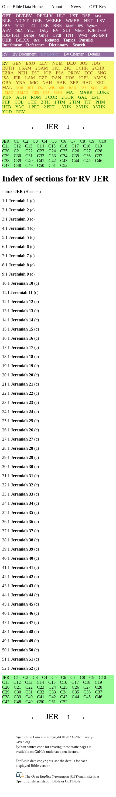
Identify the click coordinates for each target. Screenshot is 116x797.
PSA (60, 73)
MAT (70, 92)
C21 (17, 151)
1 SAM (25, 68)
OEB (37, 20)
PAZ (83, 88)
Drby (44, 30)
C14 (40, 146)
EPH (95, 97)
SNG (101, 73)
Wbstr (79, 31)
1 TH (32, 102)
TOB (19, 88)
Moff (69, 26)
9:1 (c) (18, 274)
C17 (75, 146)
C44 (75, 160)
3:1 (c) (18, 219)
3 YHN (99, 107)
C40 (29, 160)
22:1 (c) (20, 393)
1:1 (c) (18, 200)
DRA (19, 31)
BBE (57, 25)
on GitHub (37, 752)
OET (6, 15)
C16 (63, 146)
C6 (63, 141)
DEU (71, 63)
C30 (17, 155)
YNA (21, 82)
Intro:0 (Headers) (21, 191)
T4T (32, 25)
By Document (24, 54)
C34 (63, 155)
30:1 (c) (20, 466)
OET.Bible (72, 781)
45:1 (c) (20, 604)
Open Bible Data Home (22, 6)
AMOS (99, 77)
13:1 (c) (20, 310)
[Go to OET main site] (20, 776)
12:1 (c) (20, 301)
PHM (100, 102)
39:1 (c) (20, 549)
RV (56, 30)
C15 (52, 146)
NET (88, 20)
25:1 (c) (20, 420)
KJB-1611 (11, 35)
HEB (6, 107)
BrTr (37, 40)
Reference (35, 45)
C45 (87, 160)
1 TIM (59, 102)
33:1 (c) (20, 494)
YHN (7, 97)
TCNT (19, 26)
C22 (29, 151)
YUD (7, 111)
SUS (94, 88)
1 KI (56, 68)
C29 (5, 155)
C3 (35, 141)
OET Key (97, 6)
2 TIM (74, 102)
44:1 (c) (20, 595)
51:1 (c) (20, 659)
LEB (44, 25)
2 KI (67, 68)
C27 (87, 151)
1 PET (34, 107)
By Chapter (74, 54)
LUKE (103, 92)
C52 (63, 165)
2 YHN (82, 107)
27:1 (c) (20, 439)
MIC (34, 82)
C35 (75, 155)
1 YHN (65, 107)
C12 (17, 146)
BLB (6, 20)
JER (17, 77)
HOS (70, 77)
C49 (29, 165)
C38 (5, 160)
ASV (6, 30)
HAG (87, 82)
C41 (40, 160)
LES (46, 93)
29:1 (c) (20, 457)
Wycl (82, 35)
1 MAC (7, 93)
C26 (75, 151)
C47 (5, 165)
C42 (52, 160)
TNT (69, 35)
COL (19, 102)
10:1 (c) (20, 283)
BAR (72, 88)
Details (94, 54)
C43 (63, 160)
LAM (30, 77)
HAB (61, 82)
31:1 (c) (20, 475)
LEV (43, 63)
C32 (40, 155)
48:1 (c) (20, 631)
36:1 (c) (20, 521)
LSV (101, 20)
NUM (57, 63)
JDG (96, 63)
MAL (7, 87)
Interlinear (12, 45)
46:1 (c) (20, 613)
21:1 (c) (20, 384)
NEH (22, 73)
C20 (5, 151)
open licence (69, 752)
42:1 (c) (20, 576)
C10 (102, 141)
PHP (6, 102)
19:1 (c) (20, 365)
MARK (86, 92)
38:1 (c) (20, 540)
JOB (48, 73)
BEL (104, 88)
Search (79, 45)
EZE (43, 77)
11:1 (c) (20, 292)
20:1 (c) (20, 375)
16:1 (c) (20, 338)
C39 (17, 160)
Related (52, 40)
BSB (86, 15)
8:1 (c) (18, 265)
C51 (52, 165)
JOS (84, 63)
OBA (7, 82)
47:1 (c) (20, 622)
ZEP (74, 82)
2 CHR (98, 68)
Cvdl (57, 35)
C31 (29, 155)
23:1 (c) (20, 402)
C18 (86, 146)
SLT (67, 30)
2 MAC (22, 93)
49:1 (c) (20, 640)
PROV (74, 73)
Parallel (86, 40)
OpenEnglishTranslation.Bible (38, 781)
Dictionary (58, 45)
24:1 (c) (20, 411)
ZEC (100, 82)
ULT (61, 15)
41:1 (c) (20, 567)
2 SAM (41, 68)
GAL (82, 97)
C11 (5, 146)
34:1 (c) (20, 503)
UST (74, 15)
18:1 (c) (20, 356)
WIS (52, 88)
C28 (98, 151)
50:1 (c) (20, 650)
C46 (98, 160)
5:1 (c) (18, 237)
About (56, 6)
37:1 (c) (20, 530)
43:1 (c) (20, 585)
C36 (87, 155)
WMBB (73, 20)
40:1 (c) (20, 558)
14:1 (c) (20, 320)
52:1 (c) (20, 668)
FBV (6, 25)
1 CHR (82, 68)
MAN (58, 93)
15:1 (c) (20, 329)
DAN (56, 77)
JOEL (84, 77)
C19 (98, 146)
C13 (28, 146)
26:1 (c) (20, 430)
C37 (98, 155)
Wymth (92, 26)
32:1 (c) (20, 485)
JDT (30, 88)
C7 (73, 141)
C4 (44, 141)
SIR (61, 88)
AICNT (22, 20)
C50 (40, 165)
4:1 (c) (18, 228)
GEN (17, 63)
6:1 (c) (18, 246)
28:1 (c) (20, 448)
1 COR (51, 97)
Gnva (43, 35)
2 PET (49, 107)
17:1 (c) (20, 347)
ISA (5, 77)
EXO (30, 63)
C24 (52, 151)
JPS (80, 26)
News (76, 6)
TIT (87, 102)
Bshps (29, 35)
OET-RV (24, 15)
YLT (31, 30)
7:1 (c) (18, 255)
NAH (47, 82)
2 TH (45, 102)
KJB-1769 (97, 30)
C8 (82, 141)
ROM (36, 97)
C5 (54, 141)
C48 (17, 165)
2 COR (68, 97)
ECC (88, 73)
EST (35, 73)
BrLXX (22, 40)
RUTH (8, 68)
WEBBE (54, 20)
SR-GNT (99, 35)
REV (20, 111)
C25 (63, 151)
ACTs (21, 97)
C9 (91, 141)
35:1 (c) (20, 512)
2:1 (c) (18, 210)
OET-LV (44, 15)
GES (35, 93)
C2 (25, 141)
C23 (40, 151)
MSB (99, 16)
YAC (19, 107)
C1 (16, 141)
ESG (41, 88)
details (70, 761)
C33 (52, 155)
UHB (7, 40)
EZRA (8, 73)
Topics (69, 40)
